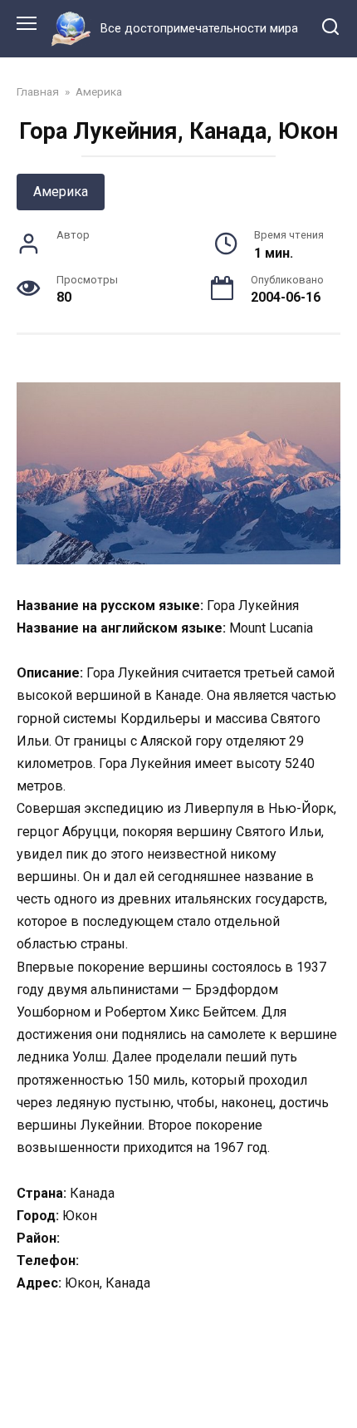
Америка (60, 191)
